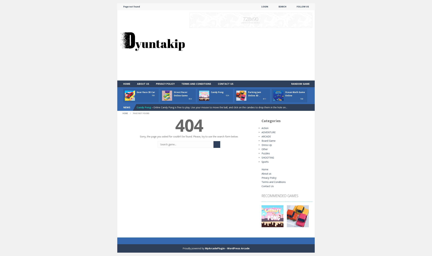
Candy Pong (217, 92)
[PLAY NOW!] (130, 95)
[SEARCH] (216, 144)
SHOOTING (268, 157)
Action (265, 128)
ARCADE (266, 136)
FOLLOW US (303, 6)
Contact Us (225, 83)
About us (143, 83)
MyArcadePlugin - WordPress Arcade (227, 248)
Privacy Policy (165, 83)
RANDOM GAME (300, 83)
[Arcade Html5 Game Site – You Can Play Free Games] (152, 45)
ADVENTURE (269, 132)
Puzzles (266, 153)
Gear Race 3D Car (146, 92)
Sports (265, 161)
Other (265, 149)
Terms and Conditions (196, 83)
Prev (266, 218)
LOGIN (264, 6)
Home (126, 83)
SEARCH (282, 6)
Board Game (269, 140)
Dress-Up (267, 145)
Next (307, 218)
